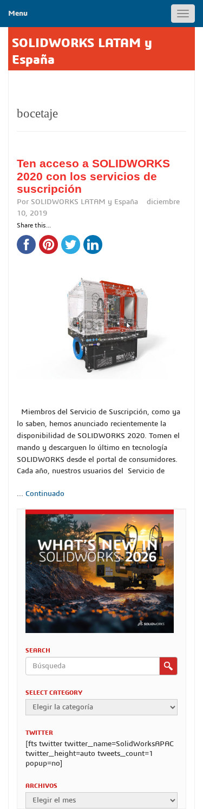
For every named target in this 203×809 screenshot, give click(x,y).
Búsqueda (168, 666)
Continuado (44, 494)
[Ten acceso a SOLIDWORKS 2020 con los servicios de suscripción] (101, 313)
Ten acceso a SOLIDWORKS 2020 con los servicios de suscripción (93, 176)
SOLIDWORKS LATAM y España (84, 202)
